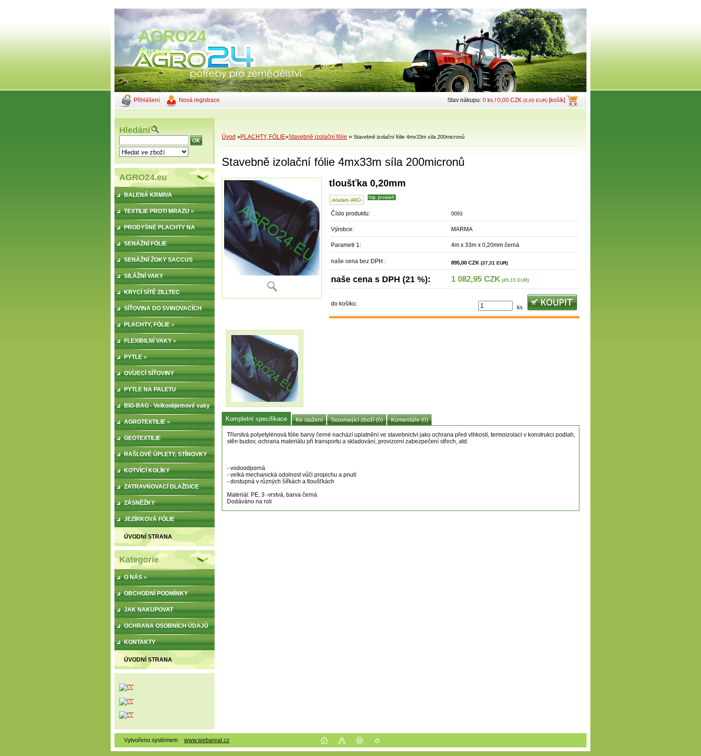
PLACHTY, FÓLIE (262, 136)
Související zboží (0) (357, 420)
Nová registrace (199, 100)
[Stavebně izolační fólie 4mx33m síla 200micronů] (271, 238)
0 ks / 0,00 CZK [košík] (524, 100)
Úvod (229, 136)
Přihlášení (147, 100)
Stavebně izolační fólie (318, 136)
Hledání (134, 130)
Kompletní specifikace (256, 418)
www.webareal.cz (206, 740)
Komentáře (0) (409, 420)
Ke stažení (309, 420)
